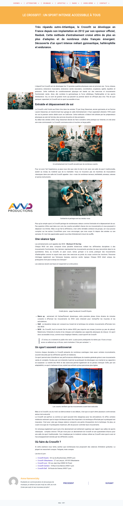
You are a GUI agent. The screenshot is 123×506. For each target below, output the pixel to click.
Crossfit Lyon (42, 463)
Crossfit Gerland (43, 466)
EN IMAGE (47, 3)
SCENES (16, 3)
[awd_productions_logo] (20, 219)
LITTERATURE (31, 3)
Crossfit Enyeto (43, 458)
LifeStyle (61, 3)
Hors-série (88, 3)
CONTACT (103, 3)
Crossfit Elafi (42, 468)
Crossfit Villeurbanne (45, 460)
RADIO (74, 3)
